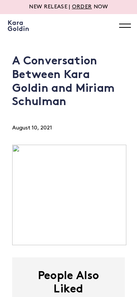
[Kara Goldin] (18, 25)
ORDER (82, 7)
